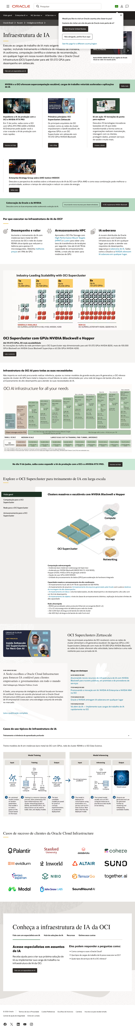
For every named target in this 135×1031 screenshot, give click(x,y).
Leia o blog (53, 145)
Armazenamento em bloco (59, 592)
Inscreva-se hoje (9, 145)
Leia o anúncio (9, 354)
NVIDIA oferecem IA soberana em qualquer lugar (115, 253)
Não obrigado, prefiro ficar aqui (77, 36)
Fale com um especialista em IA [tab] (26, 935)
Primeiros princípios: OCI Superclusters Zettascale (59, 118)
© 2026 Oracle (8, 1011)
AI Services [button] (49, 15)
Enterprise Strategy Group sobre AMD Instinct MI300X (34, 177)
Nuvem (20, 23)
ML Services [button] (35, 15)
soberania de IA (117, 248)
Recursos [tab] (71, 935)
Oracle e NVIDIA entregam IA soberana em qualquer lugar (97, 699)
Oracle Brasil (8, 23)
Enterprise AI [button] (20, 15)
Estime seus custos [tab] (87, 935)
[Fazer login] (121, 6)
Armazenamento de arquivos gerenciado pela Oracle (93, 587)
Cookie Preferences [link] (48, 1012)
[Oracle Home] (21, 6)
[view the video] (26, 643)
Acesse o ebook (99, 145)
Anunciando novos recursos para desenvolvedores (81, 205)
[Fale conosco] (127, 6)
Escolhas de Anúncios (65, 1012)
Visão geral (7, 15)
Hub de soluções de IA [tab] (53, 935)
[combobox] (67, 6)
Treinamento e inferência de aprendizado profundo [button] (23, 735)
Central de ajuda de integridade (14, 1016)
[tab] (21, 494)
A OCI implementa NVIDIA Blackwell (115, 205)
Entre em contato (34, 1016)
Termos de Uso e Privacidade (29, 1012)
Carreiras (79, 1012)
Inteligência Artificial (35, 23)
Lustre (67, 240)
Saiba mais (123, 85)
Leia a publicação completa (15, 713)
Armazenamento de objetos (59, 596)
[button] (7, 6)
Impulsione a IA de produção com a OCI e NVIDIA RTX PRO (19, 118)
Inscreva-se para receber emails (96, 1012)
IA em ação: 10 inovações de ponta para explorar (108, 118)
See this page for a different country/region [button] (79, 43)
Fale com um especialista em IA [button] (15, 71)
